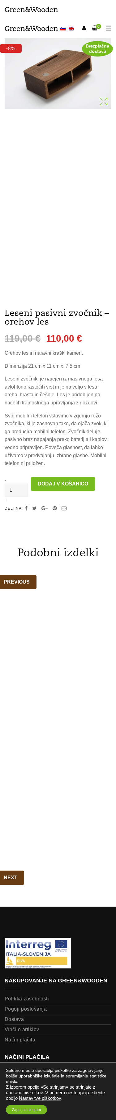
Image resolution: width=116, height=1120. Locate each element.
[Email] (64, 508)
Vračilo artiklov (22, 1029)
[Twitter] (34, 508)
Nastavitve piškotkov (40, 1098)
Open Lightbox (58, 73)
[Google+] (44, 508)
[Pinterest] (55, 508)
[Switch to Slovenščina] (63, 29)
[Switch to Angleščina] (71, 28)
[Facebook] (26, 508)
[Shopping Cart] (94, 28)
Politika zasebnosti (27, 998)
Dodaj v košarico (63, 483)
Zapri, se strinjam (26, 1110)
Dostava (14, 1019)
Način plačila (20, 1039)
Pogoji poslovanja (26, 1009)
